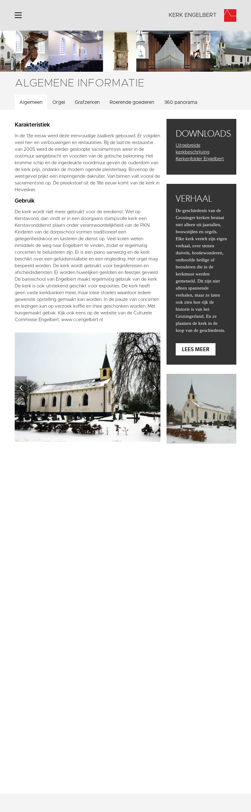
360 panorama (180, 102)
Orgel (58, 102)
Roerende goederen (132, 102)
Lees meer (195, 349)
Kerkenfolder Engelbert (200, 159)
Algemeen (31, 102)
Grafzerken (87, 102)
